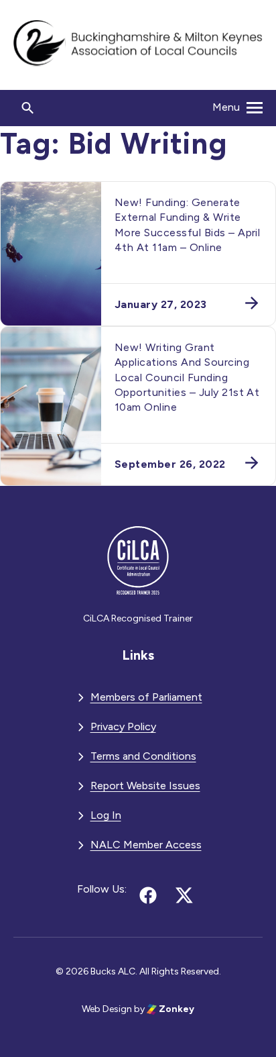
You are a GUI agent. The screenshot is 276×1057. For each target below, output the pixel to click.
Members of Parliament (146, 697)
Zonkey (175, 1009)
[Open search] (28, 108)
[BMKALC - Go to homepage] (138, 45)
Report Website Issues (145, 785)
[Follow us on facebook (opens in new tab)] (148, 895)
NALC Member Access (146, 844)
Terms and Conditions (143, 756)
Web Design (107, 1009)
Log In (105, 815)
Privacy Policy (123, 726)
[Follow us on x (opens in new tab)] (184, 895)
